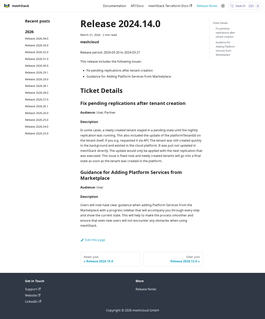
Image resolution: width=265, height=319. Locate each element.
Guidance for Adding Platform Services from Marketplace (225, 48)
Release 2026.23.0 (36, 133)
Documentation (114, 6)
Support (31, 289)
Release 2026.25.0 (36, 120)
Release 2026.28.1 (36, 86)
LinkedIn (31, 301)
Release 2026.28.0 (36, 92)
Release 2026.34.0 (36, 38)
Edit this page (95, 240)
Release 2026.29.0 (36, 79)
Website (31, 295)
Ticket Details (220, 23)
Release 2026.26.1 (36, 106)
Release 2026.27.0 (36, 99)
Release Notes (207, 6)
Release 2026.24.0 (36, 126)
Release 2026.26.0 (36, 113)
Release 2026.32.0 (36, 52)
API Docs (137, 6)
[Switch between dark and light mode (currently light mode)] (223, 6)
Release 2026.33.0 (36, 45)
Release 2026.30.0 (36, 65)
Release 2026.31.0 (36, 59)
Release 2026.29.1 (36, 72)
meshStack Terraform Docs (168, 6)
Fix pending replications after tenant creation (225, 32)
